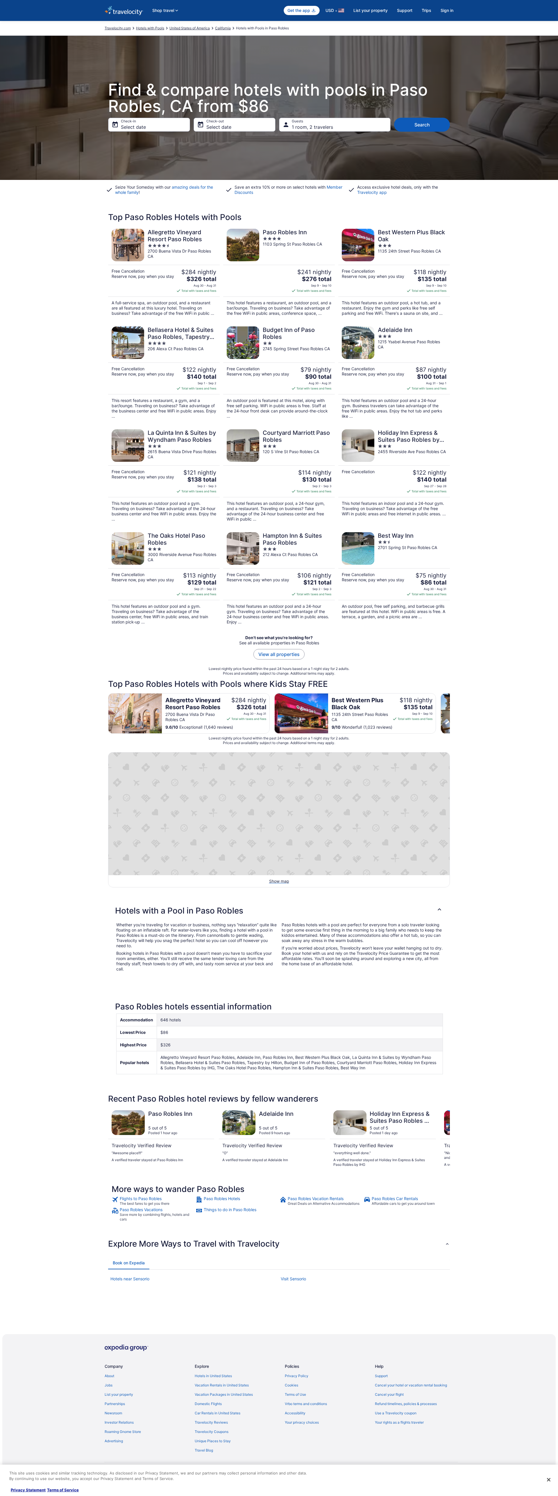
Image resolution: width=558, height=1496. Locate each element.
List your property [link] (119, 1394)
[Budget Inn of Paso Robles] (279, 372)
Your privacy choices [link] (302, 1422)
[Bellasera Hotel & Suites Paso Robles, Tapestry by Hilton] (164, 372)
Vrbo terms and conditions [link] (306, 1404)
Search (422, 125)
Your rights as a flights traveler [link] (399, 1422)
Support (404, 10)
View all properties (279, 654)
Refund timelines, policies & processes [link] (406, 1404)
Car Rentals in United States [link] (217, 1413)
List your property (370, 10)
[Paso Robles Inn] (279, 272)
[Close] (548, 1479)
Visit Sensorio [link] (293, 1278)
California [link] (223, 28)
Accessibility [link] (295, 1413)
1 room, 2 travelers (312, 127)
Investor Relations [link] (119, 1422)
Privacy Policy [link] (296, 1376)
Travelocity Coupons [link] (211, 1431)
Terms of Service (63, 1490)
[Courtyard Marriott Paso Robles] (279, 475)
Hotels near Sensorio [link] (129, 1278)
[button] (279, 910)
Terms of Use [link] (295, 1394)
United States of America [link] (189, 28)
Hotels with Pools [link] (150, 28)
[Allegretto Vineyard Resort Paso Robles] (164, 272)
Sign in (447, 10)
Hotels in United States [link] (213, 1376)
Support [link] (381, 1376)
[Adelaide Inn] (394, 372)
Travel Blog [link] (204, 1450)
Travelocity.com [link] (118, 28)
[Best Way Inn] (394, 578)
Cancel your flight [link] (389, 1394)
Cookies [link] (291, 1385)
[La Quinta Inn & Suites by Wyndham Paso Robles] (164, 475)
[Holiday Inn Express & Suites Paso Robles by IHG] (394, 475)
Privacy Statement (28, 1490)
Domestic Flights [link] (208, 1404)
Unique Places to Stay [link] (213, 1441)
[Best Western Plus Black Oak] (394, 272)
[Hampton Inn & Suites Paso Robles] (279, 578)
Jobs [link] (108, 1385)
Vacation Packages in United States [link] (224, 1394)
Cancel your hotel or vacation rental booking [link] (411, 1385)
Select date (133, 127)
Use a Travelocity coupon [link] (395, 1413)
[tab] (128, 1263)
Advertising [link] (114, 1441)
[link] (153, 1201)
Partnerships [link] (115, 1404)
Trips (426, 10)
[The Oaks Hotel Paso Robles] (164, 578)
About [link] (109, 1376)
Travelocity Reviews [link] (211, 1422)
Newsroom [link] (113, 1413)
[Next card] (450, 713)
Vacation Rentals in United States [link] (222, 1385)
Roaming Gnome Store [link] (123, 1431)
